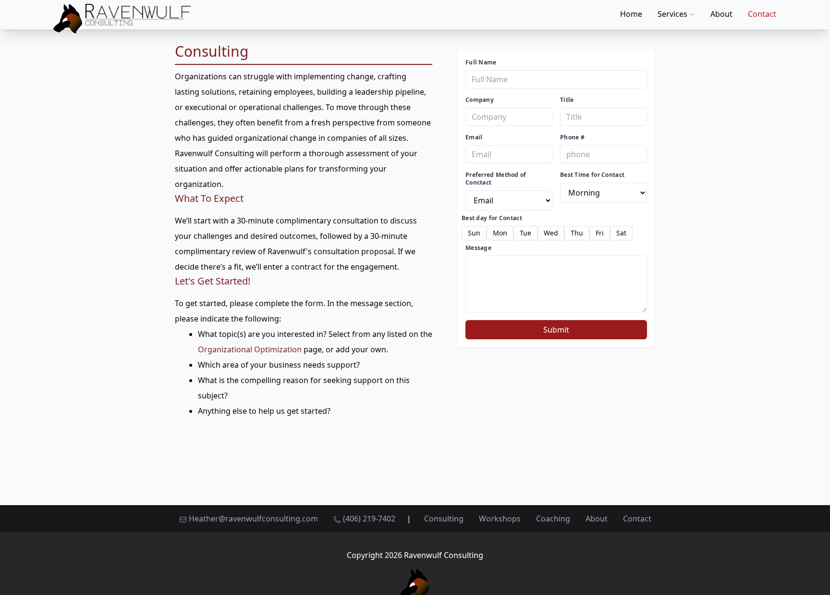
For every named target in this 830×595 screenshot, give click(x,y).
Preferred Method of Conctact (495, 178)
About (721, 14)
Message (478, 248)
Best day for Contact (492, 218)
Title (567, 100)
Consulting (444, 518)
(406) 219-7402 (368, 518)
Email (474, 137)
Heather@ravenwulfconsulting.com (253, 518)
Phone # (572, 137)
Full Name (481, 62)
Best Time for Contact (592, 175)
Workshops (500, 518)
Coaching (553, 518)
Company (479, 100)
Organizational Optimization (250, 349)
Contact (762, 14)
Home (631, 14)
